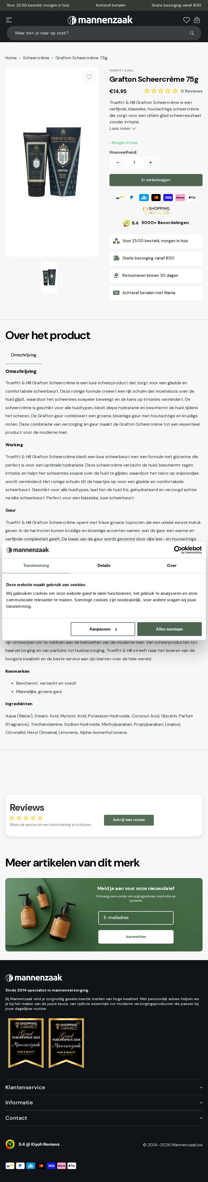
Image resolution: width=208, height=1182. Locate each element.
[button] (9, 20)
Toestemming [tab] (36, 565)
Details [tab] (104, 565)
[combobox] (104, 33)
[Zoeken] (194, 33)
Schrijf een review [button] (129, 819)
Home (11, 58)
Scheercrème (36, 58)
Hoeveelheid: (123, 152)
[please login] (89, 77)
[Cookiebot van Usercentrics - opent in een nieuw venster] (178, 550)
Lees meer (120, 128)
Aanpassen (99, 629)
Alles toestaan (169, 629)
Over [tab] (171, 565)
